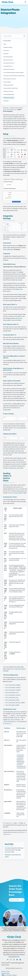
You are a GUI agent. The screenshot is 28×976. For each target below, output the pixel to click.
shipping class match (14, 468)
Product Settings (7, 82)
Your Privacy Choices (10, 975)
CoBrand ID (5, 53)
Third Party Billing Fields (8, 94)
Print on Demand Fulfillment (16, 493)
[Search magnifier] (24, 36)
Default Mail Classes (8, 56)
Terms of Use (5, 971)
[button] (25, 2)
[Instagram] (11, 959)
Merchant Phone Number (8, 69)
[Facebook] (17, 959)
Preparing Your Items (8, 97)
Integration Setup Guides (16, 108)
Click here (7, 854)
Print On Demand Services (9, 109)
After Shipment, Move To (8, 63)
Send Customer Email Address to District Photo (14, 75)
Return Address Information (9, 78)
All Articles (6, 108)
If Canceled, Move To (8, 66)
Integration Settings (7, 47)
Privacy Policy (5, 973)
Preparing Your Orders (8, 91)
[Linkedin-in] (7, 959)
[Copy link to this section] (9, 134)
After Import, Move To (8, 60)
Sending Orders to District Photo (10, 88)
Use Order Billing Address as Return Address (13, 72)
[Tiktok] (14, 959)
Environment (6, 50)
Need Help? (6, 100)
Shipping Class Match (8, 85)
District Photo (10, 120)
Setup (4, 44)
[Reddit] (20, 959)
